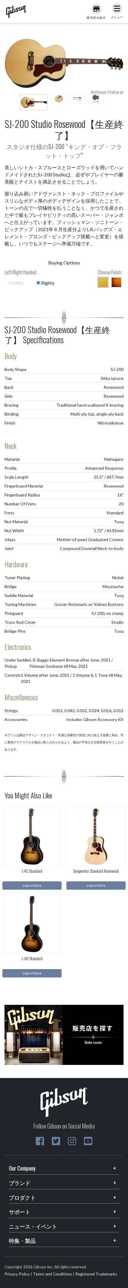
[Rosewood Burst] (116, 282)
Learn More (32, 885)
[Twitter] (56, 1141)
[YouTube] (88, 1141)
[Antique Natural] (103, 282)
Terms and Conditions (52, 1274)
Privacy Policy (17, 1274)
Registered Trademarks (96, 1274)
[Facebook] (40, 1141)
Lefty (18, 283)
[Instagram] (72, 1141)
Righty (47, 283)
